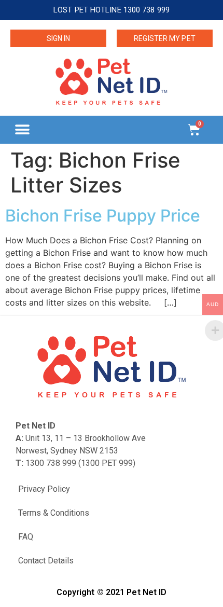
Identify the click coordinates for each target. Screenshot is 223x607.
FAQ (25, 537)
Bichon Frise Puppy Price (102, 215)
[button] (22, 129)
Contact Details (46, 560)
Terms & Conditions (53, 513)
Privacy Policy (44, 489)
